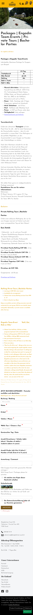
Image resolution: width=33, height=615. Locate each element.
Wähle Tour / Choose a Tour (11, 425)
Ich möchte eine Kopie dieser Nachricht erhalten (14, 479)
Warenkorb (4, 580)
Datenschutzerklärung (15, 500)
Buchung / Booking (8, 398)
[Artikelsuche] (20, 4)
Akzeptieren (27, 611)
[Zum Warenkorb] (30, 4)
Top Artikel (4, 582)
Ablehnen (28, 608)
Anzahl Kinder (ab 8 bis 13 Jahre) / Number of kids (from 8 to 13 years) (14, 451)
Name (3, 405)
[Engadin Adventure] (12, 4)
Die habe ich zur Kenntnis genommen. (17, 502)
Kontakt (3, 563)
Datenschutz (5, 568)
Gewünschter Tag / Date (10, 432)
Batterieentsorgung (7, 572)
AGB (2, 570)
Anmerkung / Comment (9, 459)
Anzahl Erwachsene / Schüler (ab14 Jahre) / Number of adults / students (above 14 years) (13, 441)
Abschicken (6, 507)
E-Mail (3, 412)
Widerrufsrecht (5, 586)
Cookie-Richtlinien (14, 605)
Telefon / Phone (6, 419)
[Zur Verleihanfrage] (26, 4)
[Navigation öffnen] (3, 3)
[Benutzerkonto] (23, 4)
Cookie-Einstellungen (16, 608)
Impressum (4, 566)
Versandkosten (5, 584)
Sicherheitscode (6, 483)
